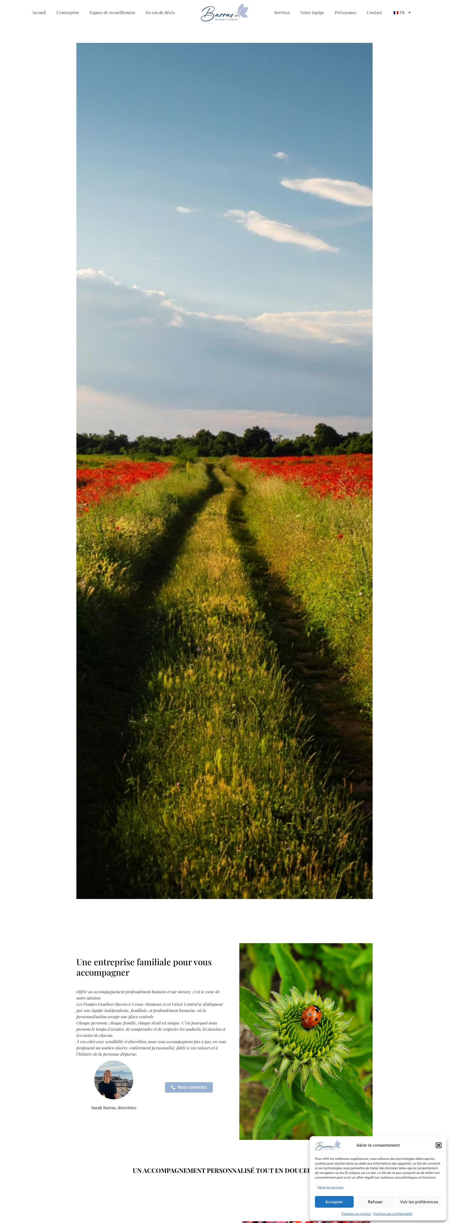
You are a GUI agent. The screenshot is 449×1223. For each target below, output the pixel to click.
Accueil (39, 12)
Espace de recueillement (112, 12)
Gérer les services (331, 1187)
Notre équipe (312, 12)
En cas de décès (160, 12)
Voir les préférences (419, 1201)
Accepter (334, 1201)
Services (282, 12)
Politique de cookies (356, 1214)
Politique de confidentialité (392, 1214)
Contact (374, 12)
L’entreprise (67, 12)
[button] (438, 1145)
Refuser (375, 1201)
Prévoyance (345, 12)
